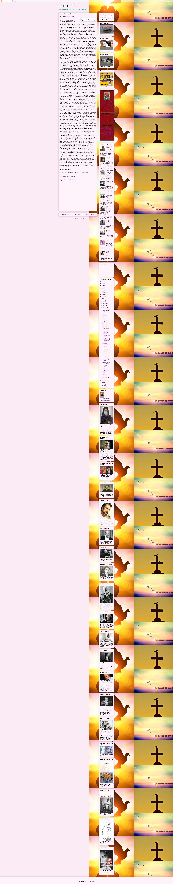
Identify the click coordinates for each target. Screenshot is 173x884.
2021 (103, 290)
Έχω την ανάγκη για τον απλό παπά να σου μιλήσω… (109, 183)
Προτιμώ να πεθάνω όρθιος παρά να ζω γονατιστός (106, 332)
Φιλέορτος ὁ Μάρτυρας (104, 105)
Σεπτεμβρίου (105, 303)
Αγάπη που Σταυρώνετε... (109, 252)
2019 (103, 294)
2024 (103, 285)
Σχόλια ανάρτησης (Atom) (80, 218)
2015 (103, 301)
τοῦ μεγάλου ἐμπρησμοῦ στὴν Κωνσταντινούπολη (107, 121)
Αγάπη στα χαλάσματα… (108, 221)
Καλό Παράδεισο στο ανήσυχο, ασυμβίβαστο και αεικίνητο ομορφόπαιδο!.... (109, 160)
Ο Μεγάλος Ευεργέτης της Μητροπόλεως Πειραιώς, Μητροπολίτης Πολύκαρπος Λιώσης (106, 209)
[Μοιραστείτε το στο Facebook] (86, 172)
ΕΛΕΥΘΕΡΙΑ (68, 6)
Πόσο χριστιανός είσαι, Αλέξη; (106, 363)
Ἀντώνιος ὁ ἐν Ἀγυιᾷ (108, 124)
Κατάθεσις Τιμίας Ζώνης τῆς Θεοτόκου (107, 102)
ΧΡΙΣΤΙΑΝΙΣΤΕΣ (106, 377)
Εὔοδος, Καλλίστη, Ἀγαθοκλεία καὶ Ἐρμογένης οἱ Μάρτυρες (106, 120)
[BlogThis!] (83, 172)
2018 (103, 296)
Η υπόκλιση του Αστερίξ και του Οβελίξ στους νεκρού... (106, 358)
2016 (103, 300)
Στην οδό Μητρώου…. (108, 231)
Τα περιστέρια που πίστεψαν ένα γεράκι (106, 320)
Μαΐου (104, 305)
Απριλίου (105, 307)
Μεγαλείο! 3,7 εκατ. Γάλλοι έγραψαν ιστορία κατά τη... (106, 346)
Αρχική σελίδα (77, 214)
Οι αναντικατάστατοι (106, 316)
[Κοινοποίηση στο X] (84, 172)
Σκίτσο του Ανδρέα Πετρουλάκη (106, 327)
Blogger (92, 881)
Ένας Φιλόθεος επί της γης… (109, 241)
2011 (103, 385)
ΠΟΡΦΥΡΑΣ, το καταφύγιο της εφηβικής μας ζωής (109, 196)
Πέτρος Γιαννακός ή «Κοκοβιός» (109, 171)
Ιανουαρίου (105, 309)
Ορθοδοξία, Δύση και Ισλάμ (106, 323)
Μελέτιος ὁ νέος (103, 122)
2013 (103, 382)
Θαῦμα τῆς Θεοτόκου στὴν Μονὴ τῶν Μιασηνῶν (107, 117)
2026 (103, 281)
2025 (103, 283)
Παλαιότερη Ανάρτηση (90, 214)
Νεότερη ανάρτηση (64, 214)
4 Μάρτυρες (109, 104)
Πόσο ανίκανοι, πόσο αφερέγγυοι (106, 311)
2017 (103, 298)
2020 (103, 292)
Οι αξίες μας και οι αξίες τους (106, 336)
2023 (103, 287)
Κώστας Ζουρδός (105, 398)
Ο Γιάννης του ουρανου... (109, 147)
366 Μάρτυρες (107, 106)
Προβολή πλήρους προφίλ (105, 400)
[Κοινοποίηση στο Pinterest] (87, 172)
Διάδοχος (110, 105)
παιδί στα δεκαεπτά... (105, 375)
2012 (103, 384)
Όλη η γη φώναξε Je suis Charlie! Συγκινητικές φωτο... (106, 340)
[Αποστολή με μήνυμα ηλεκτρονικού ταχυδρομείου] (82, 172)
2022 (103, 288)
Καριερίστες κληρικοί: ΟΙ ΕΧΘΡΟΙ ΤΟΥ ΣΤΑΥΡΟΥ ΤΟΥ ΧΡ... (106, 370)
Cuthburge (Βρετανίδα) (109, 107)
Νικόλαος (108, 122)
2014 (103, 380)
